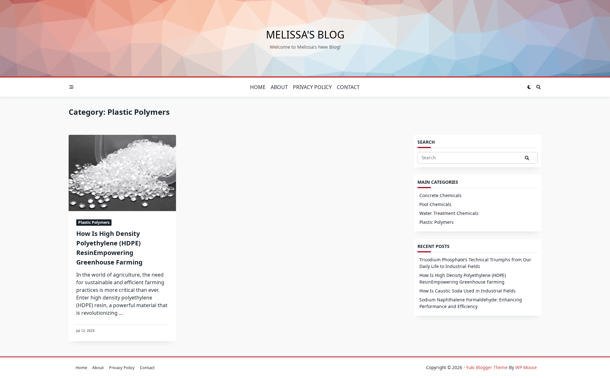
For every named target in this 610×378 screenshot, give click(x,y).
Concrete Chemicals (440, 195)
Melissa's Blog (305, 34)
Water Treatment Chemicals (448, 213)
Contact (348, 87)
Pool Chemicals (435, 204)
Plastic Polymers (94, 222)
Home (258, 87)
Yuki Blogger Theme (487, 367)
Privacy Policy (312, 87)
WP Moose (526, 367)
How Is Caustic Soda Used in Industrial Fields (467, 291)
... (121, 312)
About (279, 87)
